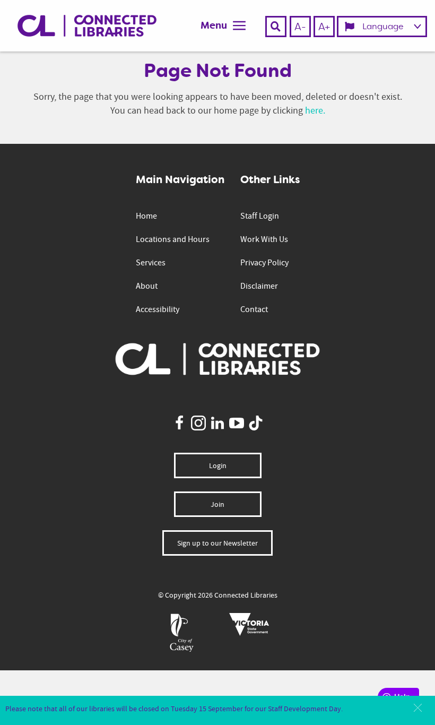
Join (217, 504)
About (147, 286)
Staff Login (259, 216)
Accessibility (157, 309)
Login (218, 465)
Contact (254, 309)
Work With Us (264, 239)
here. (315, 110)
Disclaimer (259, 286)
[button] (417, 707)
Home (146, 216)
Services (151, 262)
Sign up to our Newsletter (217, 543)
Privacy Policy (264, 262)
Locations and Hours (173, 239)
